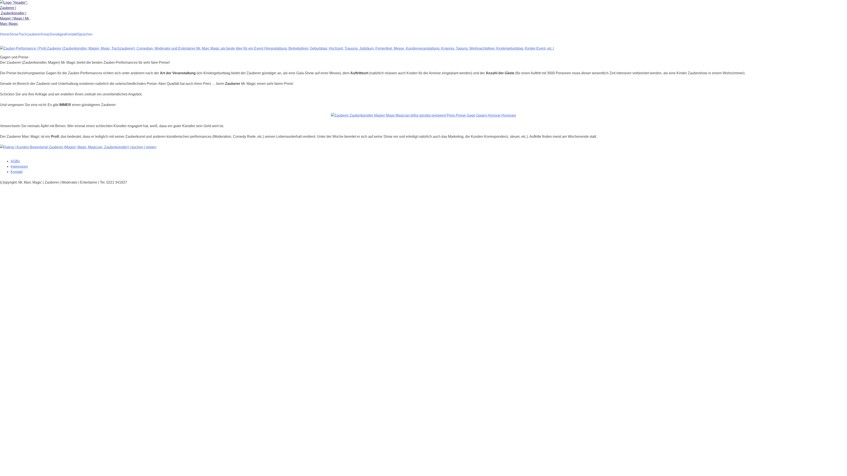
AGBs (15, 161)
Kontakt (71, 34)
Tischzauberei (30, 34)
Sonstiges (57, 34)
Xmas (45, 34)
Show (14, 34)
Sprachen (84, 34)
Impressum (19, 166)
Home (4, 34)
